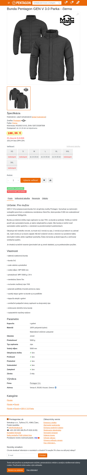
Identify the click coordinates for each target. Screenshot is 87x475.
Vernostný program (51, 433)
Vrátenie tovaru (49, 435)
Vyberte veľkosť (30, 180)
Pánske (10, 400)
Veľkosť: (11, 147)
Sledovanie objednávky (52, 430)
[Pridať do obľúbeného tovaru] (44, 180)
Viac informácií (32, 470)
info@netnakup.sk (15, 428)
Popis (10, 198)
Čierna (14, 123)
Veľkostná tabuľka (73, 146)
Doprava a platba (50, 422)
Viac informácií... (50, 443)
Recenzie (36, 198)
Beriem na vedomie (15, 470)
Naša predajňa (12, 435)
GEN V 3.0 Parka (27, 409)
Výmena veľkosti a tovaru (53, 440)
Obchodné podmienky (52, 425)
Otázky (45, 198)
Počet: (10, 175)
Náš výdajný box (25, 435)
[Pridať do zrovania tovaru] (50, 180)
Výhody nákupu (49, 438)
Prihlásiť (42, 455)
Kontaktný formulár (14, 433)
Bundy (16, 404)
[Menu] (9, 3)
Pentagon (17, 120)
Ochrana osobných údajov (53, 428)
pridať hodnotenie (39, 117)
